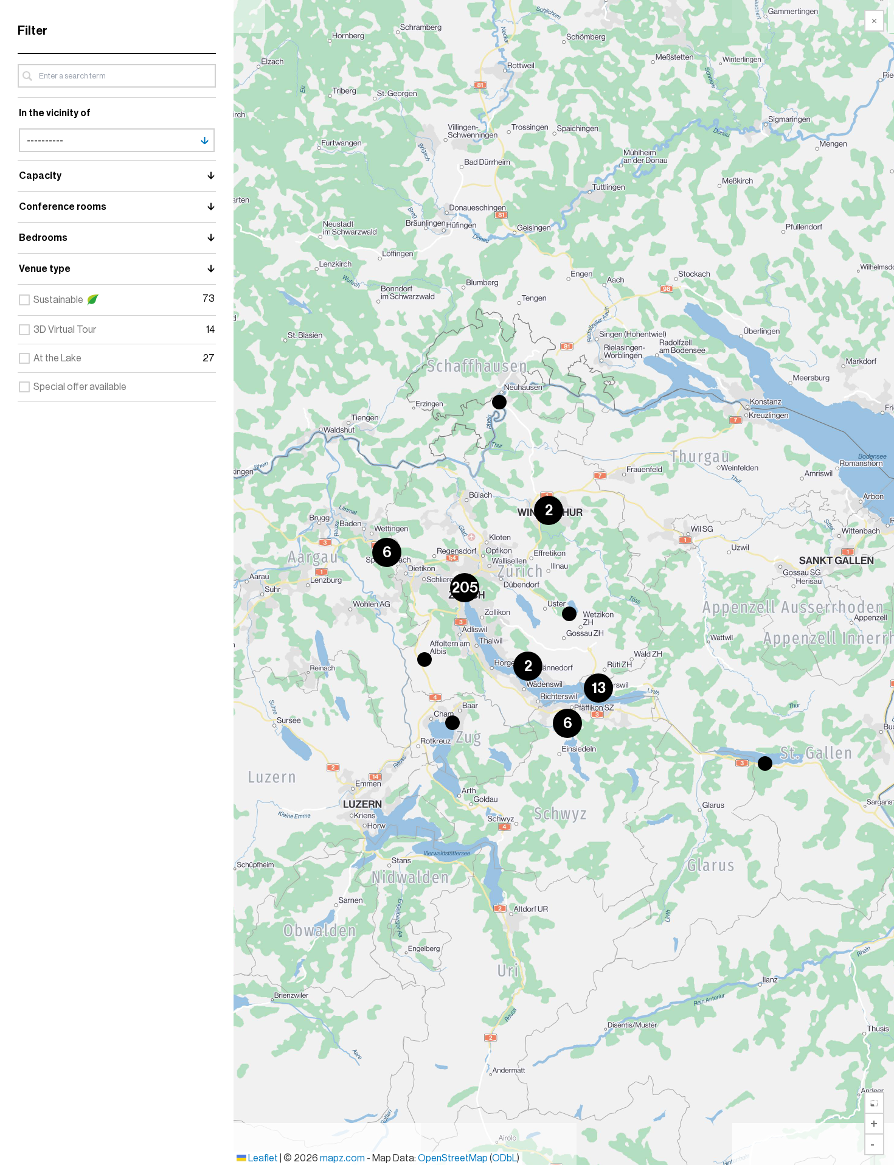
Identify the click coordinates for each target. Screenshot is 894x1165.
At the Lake (57, 358)
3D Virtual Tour (64, 330)
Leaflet (262, 1158)
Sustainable (58, 300)
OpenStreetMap (453, 1158)
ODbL (504, 1158)
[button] (499, 402)
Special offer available (79, 387)
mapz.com (343, 1158)
